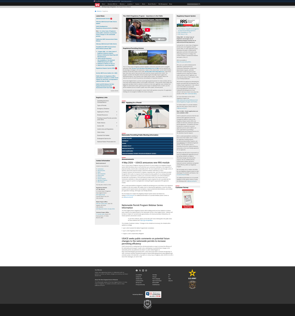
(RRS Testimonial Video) (191, 93)
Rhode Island (100, 175)
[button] (127, 1)
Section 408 (100, 126)
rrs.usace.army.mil (129, 195)
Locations (130, 4)
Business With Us (112, 4)
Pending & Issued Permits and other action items (107, 118)
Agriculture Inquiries (102, 180)
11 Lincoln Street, (100, 214)
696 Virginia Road (100, 194)
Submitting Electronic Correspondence (103, 101)
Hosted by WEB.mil (138, 294)
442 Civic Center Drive (101, 203)
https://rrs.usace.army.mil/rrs (184, 62)
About (103, 4)
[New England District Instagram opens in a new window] (146, 270)
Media (143, 4)
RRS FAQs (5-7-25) (182, 34)
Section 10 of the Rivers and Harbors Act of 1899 (145, 68)
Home (170, 4)
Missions (122, 4)
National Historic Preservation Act (106, 141)
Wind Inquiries (100, 182)
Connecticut (100, 169)
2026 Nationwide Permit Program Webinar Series (139, 153)
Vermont (99, 177)
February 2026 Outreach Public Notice (106, 44)
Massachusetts (101, 170)
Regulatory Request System (104, 68)
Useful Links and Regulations (105, 129)
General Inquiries (101, 178)
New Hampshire (101, 173)
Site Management (163, 4)
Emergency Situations (103, 108)
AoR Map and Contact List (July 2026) (105, 209)
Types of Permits (101, 105)
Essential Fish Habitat (103, 135)
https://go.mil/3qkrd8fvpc (146, 220)
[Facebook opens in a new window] (137, 270)
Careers (137, 4)
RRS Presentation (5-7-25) (184, 32)
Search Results (152, 4)
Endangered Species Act (104, 138)
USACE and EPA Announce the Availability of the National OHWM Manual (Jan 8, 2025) (106, 60)
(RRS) (113, 68)
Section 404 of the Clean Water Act (154, 71)
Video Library (101, 132)
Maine (99, 172)
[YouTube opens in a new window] (143, 270)
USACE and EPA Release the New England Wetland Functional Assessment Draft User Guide (105, 85)
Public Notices (101, 122)
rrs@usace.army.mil (128, 197)
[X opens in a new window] (140, 270)
